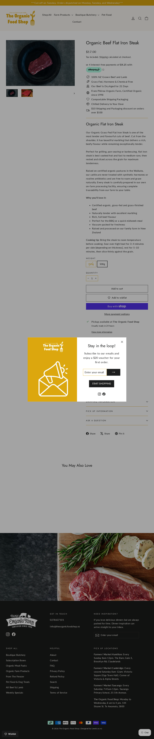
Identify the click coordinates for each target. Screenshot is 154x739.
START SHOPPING (101, 383)
